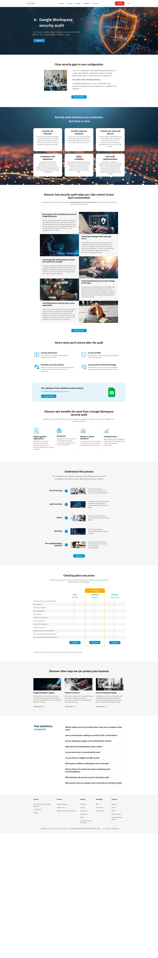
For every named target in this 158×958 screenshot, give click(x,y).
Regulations (115, 828)
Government (83, 811)
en (128, 3)
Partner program (116, 814)
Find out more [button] (38, 706)
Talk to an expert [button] (79, 97)
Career (113, 807)
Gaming (82, 807)
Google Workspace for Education (66, 811)
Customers (86, 3)
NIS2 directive (100, 811)
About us (114, 804)
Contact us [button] (79, 556)
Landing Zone (37, 809)
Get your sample (49, 396)
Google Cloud (61, 807)
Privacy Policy (107, 828)
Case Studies (99, 807)
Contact (114, 811)
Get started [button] (75, 642)
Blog (97, 804)
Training (77, 3)
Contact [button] (119, 3)
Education (83, 804)
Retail (82, 817)
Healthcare (83, 814)
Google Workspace (62, 804)
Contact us (39, 40)
